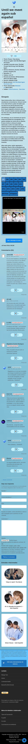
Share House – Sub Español (14, 643)
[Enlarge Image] (14, 36)
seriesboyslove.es (11, 734)
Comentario (4, 519)
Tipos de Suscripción (7, 714)
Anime (3, 678)
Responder (24, 294)
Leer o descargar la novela (14, 240)
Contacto (20, 739)
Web (2, 503)
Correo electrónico (6, 497)
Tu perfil (3, 717)
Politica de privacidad (11, 739)
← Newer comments (6, 479)
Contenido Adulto (6, 681)
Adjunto (3, 538)
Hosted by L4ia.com (14, 737)
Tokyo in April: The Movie (14, 582)
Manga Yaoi (4, 675)
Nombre (3, 491)
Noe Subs (22, 89)
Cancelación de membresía (8, 724)
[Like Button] (12, 56)
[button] (14, 7)
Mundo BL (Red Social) (7, 685)
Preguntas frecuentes (14, 741)
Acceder (3, 721)
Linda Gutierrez (13, 89)
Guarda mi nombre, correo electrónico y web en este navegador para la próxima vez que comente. (13, 513)
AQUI (16, 702)
